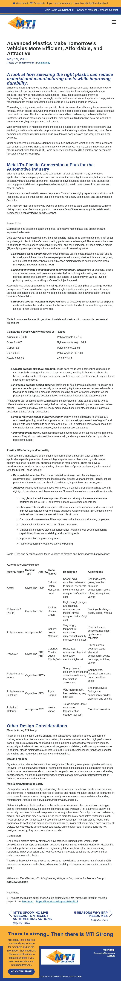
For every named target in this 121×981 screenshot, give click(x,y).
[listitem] (48, 10)
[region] (89, 916)
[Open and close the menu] (79, 22)
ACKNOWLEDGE (21, 971)
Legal (79, 976)
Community (43, 62)
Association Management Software (104, 954)
